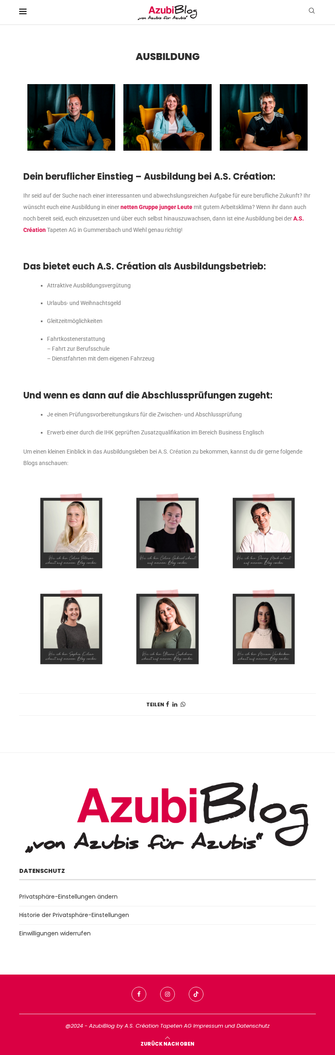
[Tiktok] (196, 994)
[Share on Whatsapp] (183, 704)
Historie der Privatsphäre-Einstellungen (74, 915)
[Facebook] (139, 994)
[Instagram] (167, 994)
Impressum (208, 1026)
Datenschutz (253, 1026)
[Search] (312, 12)
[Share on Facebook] (167, 704)
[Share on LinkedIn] (174, 704)
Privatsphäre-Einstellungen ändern (68, 897)
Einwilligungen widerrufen (55, 933)
